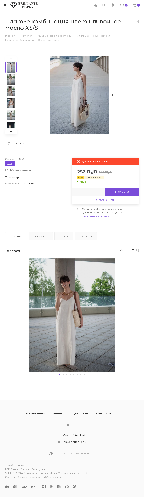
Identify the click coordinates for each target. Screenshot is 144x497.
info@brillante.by (74, 441)
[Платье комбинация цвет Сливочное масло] (79, 95)
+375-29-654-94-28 (72, 435)
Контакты (103, 413)
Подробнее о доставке (95, 216)
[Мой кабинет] (112, 5)
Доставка (85, 236)
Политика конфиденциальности (75, 453)
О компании (35, 413)
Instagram (68, 425)
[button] (59, 374)
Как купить (40, 236)
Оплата (64, 236)
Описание (16, 236)
